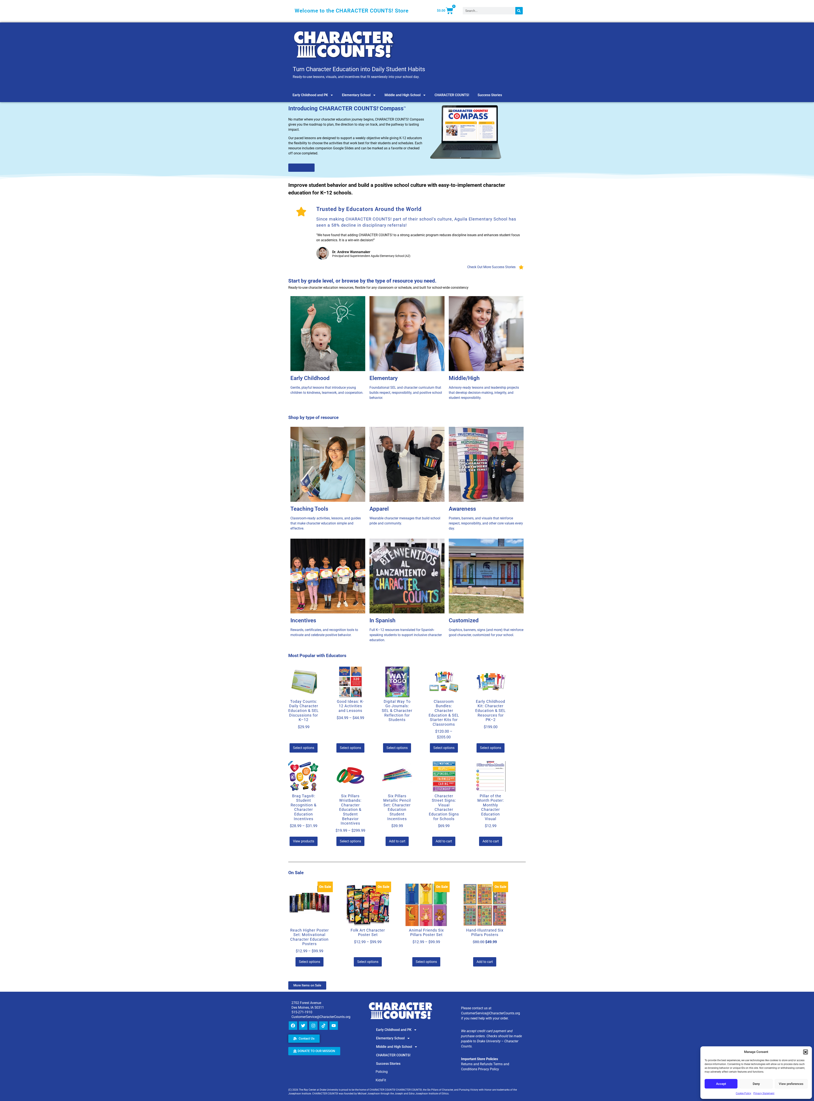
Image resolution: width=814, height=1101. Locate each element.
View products (303, 841)
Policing (382, 1072)
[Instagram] (313, 1025)
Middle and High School (403, 95)
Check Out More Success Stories (491, 267)
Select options (303, 748)
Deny (756, 1084)
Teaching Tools (309, 509)
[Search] (519, 10)
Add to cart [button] (397, 841)
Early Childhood (310, 378)
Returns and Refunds (476, 1064)
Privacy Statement (763, 1093)
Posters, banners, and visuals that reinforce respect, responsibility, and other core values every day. (486, 523)
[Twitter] (303, 1025)
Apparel (379, 509)
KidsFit (381, 1080)
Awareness (462, 509)
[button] (805, 1052)
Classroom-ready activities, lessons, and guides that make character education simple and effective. (325, 523)
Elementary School (356, 95)
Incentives (303, 620)
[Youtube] (333, 1025)
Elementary (383, 378)
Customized (464, 620)
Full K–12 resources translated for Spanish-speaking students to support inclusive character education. (405, 635)
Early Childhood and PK (310, 95)
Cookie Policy (743, 1093)
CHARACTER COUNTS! (452, 95)
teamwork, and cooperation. (342, 393)
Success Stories (490, 95)
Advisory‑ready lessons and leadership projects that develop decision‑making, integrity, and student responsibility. (484, 392)
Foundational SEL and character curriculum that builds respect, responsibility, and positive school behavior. (405, 392)
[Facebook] (293, 1025)
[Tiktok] (323, 1025)
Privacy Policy (488, 1069)
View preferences (791, 1084)
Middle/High (464, 378)
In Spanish (382, 620)
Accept (721, 1084)
